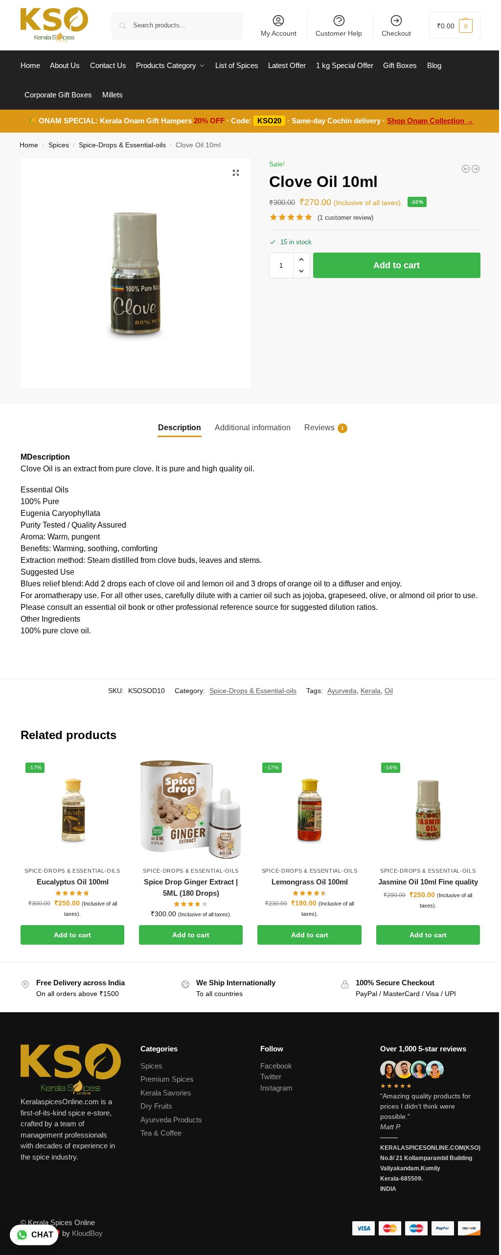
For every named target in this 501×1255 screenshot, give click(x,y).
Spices (58, 145)
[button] (454, 25)
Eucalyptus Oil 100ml (73, 882)
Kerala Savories (165, 1093)
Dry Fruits (156, 1106)
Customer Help (339, 33)
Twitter (270, 1076)
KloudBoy (87, 1233)
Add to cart (396, 265)
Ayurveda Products (171, 1120)
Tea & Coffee (161, 1133)
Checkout (396, 33)
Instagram (276, 1088)
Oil (389, 691)
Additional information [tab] (253, 427)
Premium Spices (167, 1079)
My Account (278, 33)
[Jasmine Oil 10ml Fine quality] (475, 169)
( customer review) (345, 217)
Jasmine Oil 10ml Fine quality (428, 882)
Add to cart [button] (72, 935)
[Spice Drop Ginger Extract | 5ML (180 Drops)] (191, 809)
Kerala (371, 691)
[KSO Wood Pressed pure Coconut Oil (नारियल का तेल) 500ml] (466, 169)
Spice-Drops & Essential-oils (122, 145)
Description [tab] (179, 427)
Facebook (276, 1066)
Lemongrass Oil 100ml (310, 882)
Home (29, 145)
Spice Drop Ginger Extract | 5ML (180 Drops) (191, 887)
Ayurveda (342, 691)
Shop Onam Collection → (430, 120)
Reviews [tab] (324, 427)
